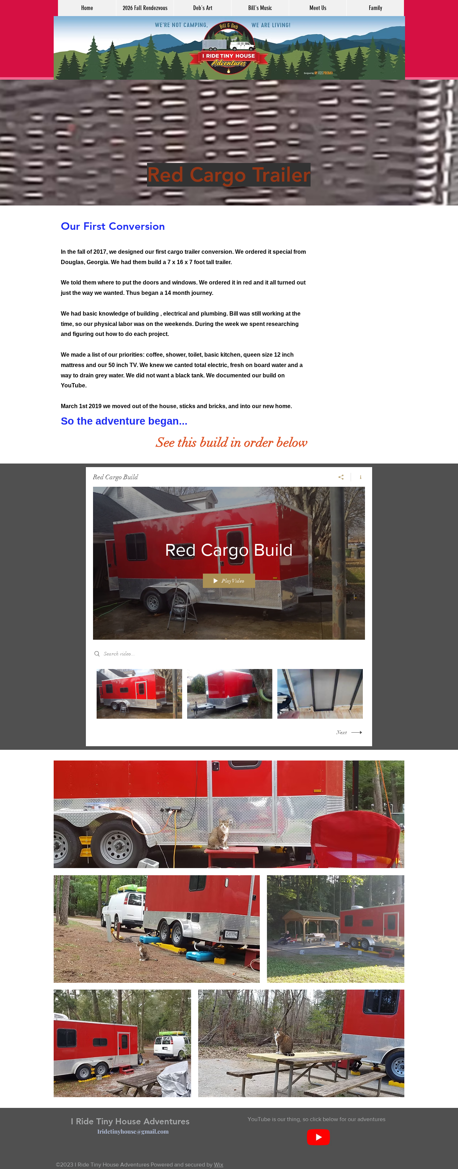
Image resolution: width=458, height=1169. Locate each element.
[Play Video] (139, 693)
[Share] (341, 477)
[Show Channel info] (358, 477)
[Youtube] (318, 1136)
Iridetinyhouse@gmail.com (133, 1131)
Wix (218, 1164)
